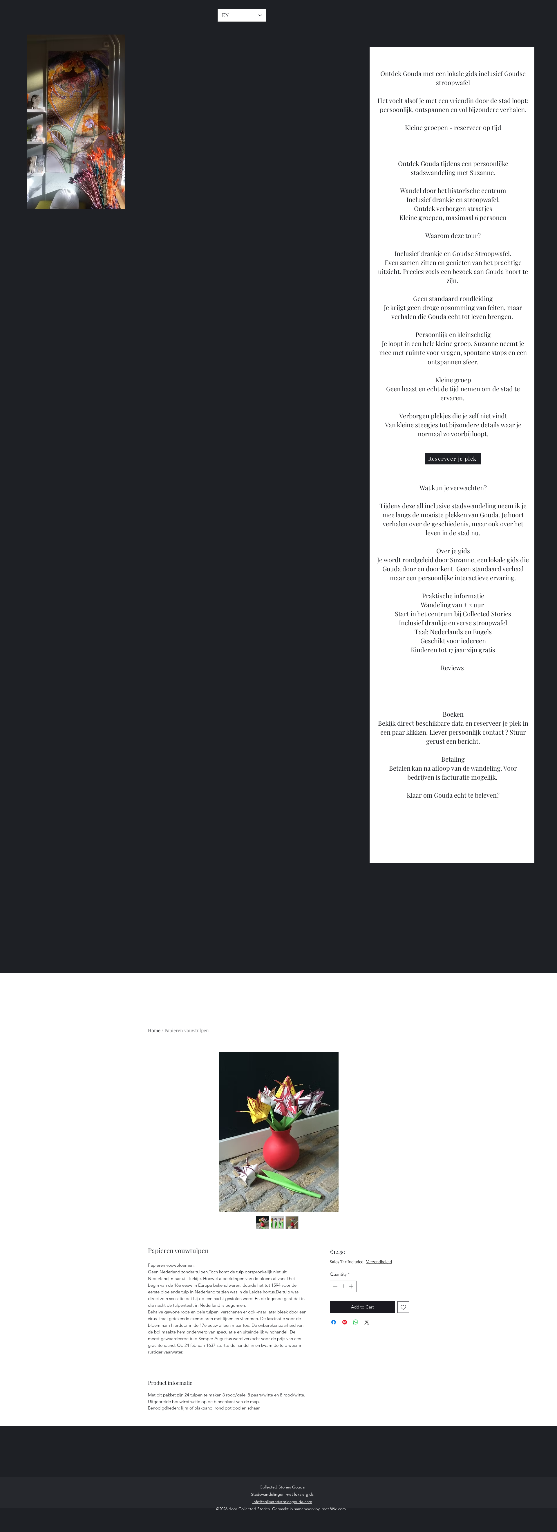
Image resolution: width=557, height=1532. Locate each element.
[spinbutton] (343, 1286)
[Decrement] (335, 1286)
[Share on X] (366, 1322)
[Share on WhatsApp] (355, 1322)
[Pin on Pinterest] (344, 1322)
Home (154, 1030)
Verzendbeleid (379, 1261)
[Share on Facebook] (333, 1322)
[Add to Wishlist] (403, 1307)
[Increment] (352, 1286)
